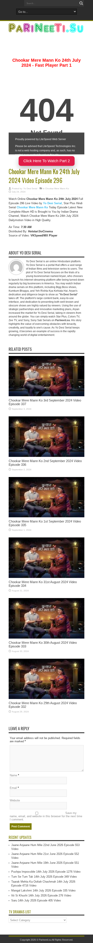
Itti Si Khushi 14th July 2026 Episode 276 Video (41, 895)
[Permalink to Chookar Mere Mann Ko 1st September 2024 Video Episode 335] (46, 516)
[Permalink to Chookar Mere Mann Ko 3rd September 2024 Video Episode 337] (46, 395)
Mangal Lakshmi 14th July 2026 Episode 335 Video (43, 890)
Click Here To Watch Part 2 (46, 161)
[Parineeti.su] (46, 29)
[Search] (81, 3)
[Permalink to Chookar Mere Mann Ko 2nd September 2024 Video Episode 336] (46, 456)
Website (15, 800)
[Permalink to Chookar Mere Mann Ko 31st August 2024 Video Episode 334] (46, 577)
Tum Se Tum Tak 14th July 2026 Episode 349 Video (44, 876)
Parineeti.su (45, 939)
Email (13, 787)
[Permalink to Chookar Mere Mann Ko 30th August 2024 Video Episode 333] (46, 637)
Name (13, 775)
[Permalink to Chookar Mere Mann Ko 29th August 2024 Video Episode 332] (46, 698)
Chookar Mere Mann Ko (57, 188)
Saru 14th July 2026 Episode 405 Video (36, 900)
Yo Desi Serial (30, 188)
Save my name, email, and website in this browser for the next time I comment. (46, 816)
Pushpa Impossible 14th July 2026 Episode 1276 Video (45, 871)
